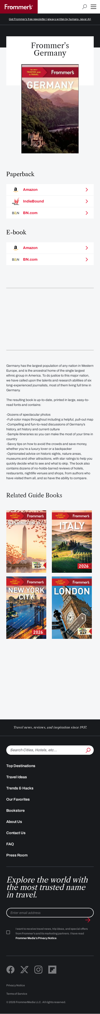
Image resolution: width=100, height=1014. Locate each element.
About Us (14, 822)
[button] (93, 7)
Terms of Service (16, 993)
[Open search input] (84, 7)
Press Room (17, 855)
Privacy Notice (15, 985)
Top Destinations (20, 766)
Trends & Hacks (19, 788)
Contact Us (16, 833)
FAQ (10, 844)
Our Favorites (18, 799)
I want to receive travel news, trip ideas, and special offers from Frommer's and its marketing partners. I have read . (52, 933)
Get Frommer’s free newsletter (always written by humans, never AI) (50, 19)
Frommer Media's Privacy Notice (36, 938)
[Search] (87, 749)
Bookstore (15, 810)
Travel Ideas (16, 777)
